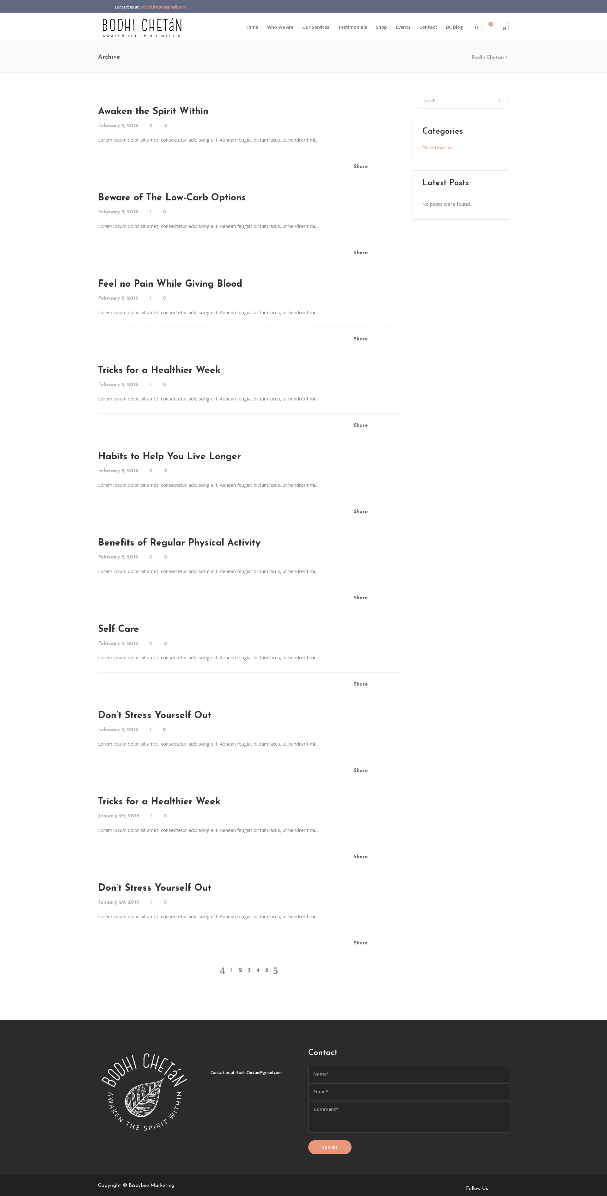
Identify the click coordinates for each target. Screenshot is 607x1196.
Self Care (118, 629)
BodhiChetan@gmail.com (163, 7)
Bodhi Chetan (487, 57)
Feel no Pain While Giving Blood (170, 284)
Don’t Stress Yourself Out (154, 716)
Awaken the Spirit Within (153, 112)
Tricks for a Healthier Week (159, 370)
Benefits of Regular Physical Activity (179, 543)
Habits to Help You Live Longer (169, 457)
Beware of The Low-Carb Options (172, 198)
